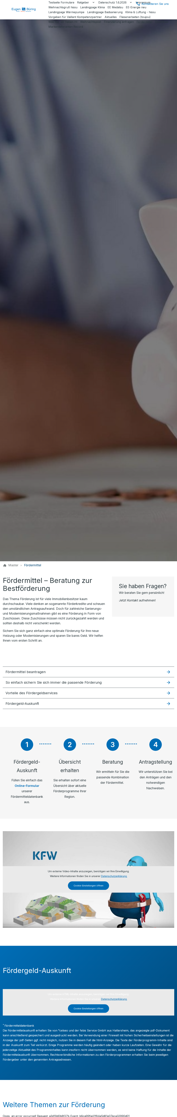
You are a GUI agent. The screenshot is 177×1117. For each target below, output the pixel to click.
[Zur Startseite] (26, 9)
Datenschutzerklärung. (114, 876)
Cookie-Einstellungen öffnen (88, 885)
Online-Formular (27, 786)
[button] (88, 672)
